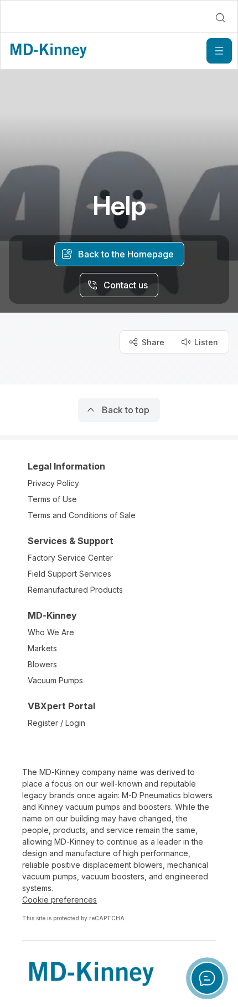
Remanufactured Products (75, 589)
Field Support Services (69, 573)
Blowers (42, 664)
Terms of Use (52, 499)
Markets (42, 648)
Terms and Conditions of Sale (82, 515)
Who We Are (51, 632)
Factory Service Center (70, 557)
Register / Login (56, 722)
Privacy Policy (53, 483)
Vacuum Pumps (55, 680)
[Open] (219, 51)
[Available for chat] (207, 978)
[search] (220, 17)
